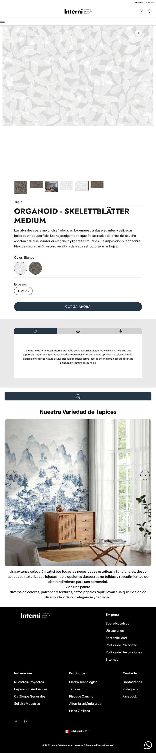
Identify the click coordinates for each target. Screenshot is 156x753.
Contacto (150, 2)
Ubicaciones (115, 631)
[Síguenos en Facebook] (16, 721)
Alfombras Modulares (85, 703)
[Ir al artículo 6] (97, 184)
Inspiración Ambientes (30, 689)
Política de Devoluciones (124, 652)
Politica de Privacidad (121, 645)
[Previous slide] (11, 475)
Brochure (139, 2)
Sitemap (112, 659)
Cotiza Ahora (78, 306)
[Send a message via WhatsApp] (148, 745)
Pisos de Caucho (81, 696)
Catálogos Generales (29, 696)
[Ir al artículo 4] (66, 185)
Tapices (74, 689)
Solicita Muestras (27, 703)
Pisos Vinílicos (79, 711)
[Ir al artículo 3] (51, 186)
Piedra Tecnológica (83, 682)
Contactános (132, 682)
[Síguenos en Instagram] (26, 721)
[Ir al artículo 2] (36, 184)
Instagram (130, 689)
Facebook (130, 696)
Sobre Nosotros (117, 623)
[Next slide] (145, 475)
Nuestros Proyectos (29, 682)
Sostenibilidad (116, 638)
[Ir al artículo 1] (21, 188)
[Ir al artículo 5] (82, 185)
